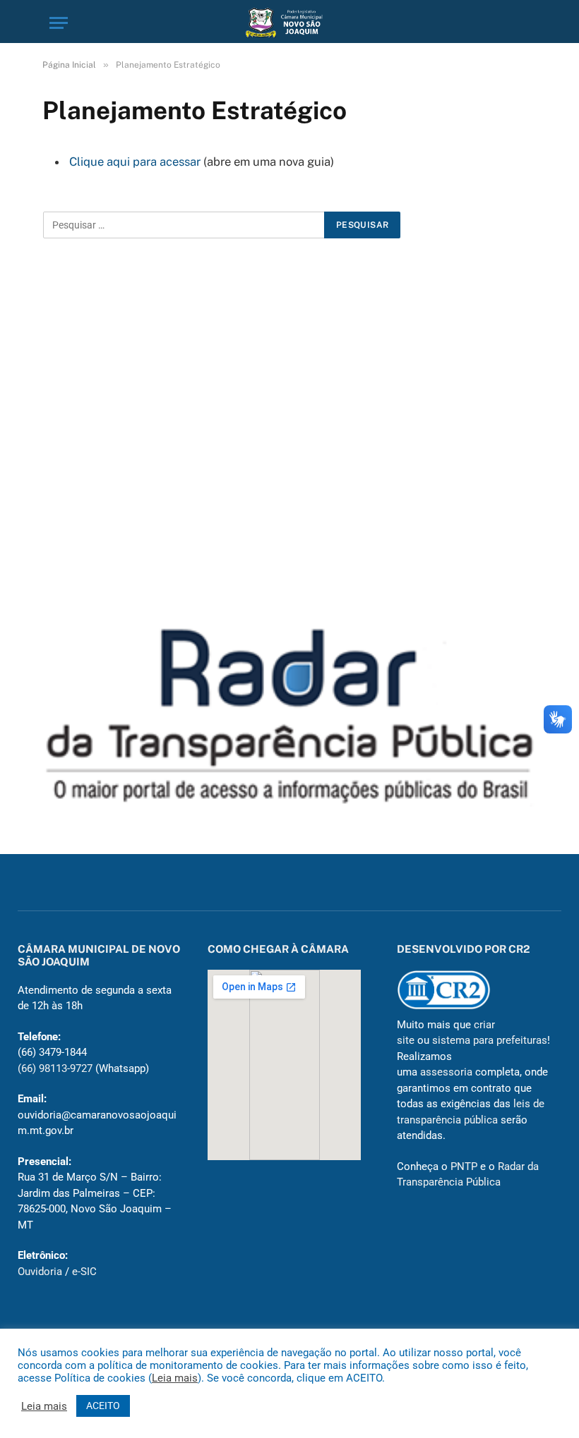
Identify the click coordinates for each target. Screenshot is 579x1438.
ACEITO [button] (103, 1405)
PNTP (463, 1166)
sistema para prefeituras (489, 1040)
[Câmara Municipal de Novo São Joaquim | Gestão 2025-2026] (289, 23)
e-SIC (84, 1271)
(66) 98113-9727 (55, 1068)
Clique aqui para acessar (135, 161)
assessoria (446, 1072)
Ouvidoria (40, 1271)
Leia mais (175, 1378)
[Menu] (58, 23)
